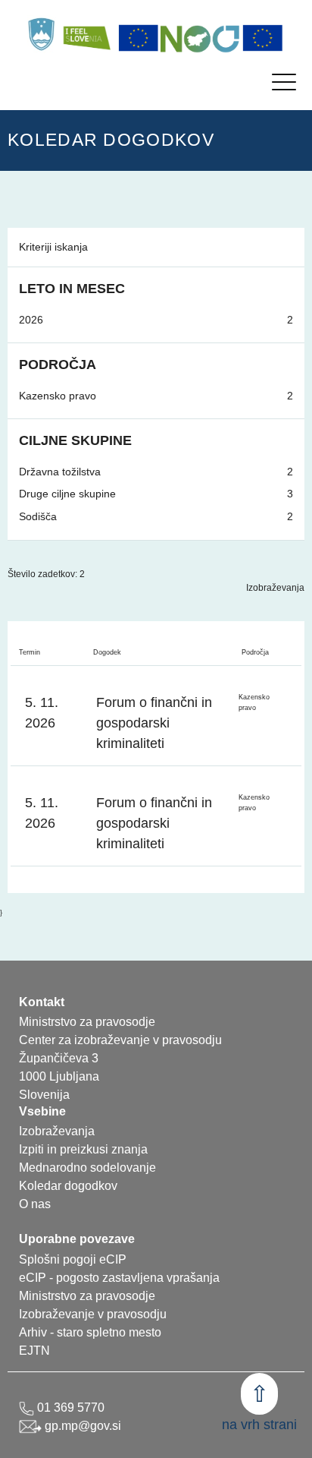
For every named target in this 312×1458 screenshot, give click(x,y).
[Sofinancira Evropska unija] (139, 38)
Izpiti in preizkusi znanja (83, 1149)
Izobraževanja (275, 587)
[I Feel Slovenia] (86, 34)
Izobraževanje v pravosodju (93, 1314)
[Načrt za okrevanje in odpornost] (201, 38)
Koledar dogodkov (68, 1185)
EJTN (34, 1350)
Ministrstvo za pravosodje (87, 1295)
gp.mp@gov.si (81, 1425)
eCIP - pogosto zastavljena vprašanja (119, 1277)
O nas (35, 1204)
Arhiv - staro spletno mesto (90, 1332)
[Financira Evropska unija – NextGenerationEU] (263, 38)
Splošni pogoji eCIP (72, 1259)
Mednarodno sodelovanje (87, 1167)
